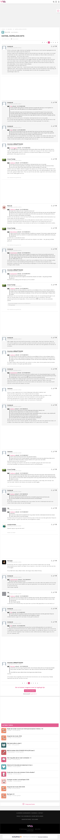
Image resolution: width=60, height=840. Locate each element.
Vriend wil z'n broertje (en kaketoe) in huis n (19, 765)
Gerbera (9, 388)
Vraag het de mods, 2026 (14, 736)
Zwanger (10, 781)
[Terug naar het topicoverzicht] (3, 33)
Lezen (9, 744)
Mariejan (10, 560)
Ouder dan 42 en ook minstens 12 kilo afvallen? (21, 772)
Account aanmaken (30, 690)
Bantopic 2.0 (10, 794)
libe (11, 130)
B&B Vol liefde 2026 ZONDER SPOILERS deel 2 (21, 750)
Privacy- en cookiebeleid (24, 816)
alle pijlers (14, 32)
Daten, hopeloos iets (20, 29)
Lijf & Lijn (10, 773)
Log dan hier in (33, 694)
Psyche (9, 759)
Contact (40, 813)
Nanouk (9, 205)
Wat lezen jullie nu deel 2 (14, 743)
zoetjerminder (11, 524)
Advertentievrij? (26, 819)
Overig (9, 730)
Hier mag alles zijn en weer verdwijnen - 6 (19, 757)
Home (3, 29)
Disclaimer (35, 819)
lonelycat (10, 46)
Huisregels (34, 813)
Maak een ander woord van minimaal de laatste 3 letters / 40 (25, 728)
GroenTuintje (13, 147)
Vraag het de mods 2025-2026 (16, 787)
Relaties (10, 29)
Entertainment (11, 752)
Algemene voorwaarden (23, 813)
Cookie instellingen (37, 816)
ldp (11, 106)
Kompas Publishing (43, 837)
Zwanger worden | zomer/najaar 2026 (18, 779)
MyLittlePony (13, 232)
